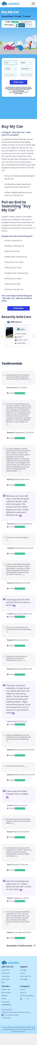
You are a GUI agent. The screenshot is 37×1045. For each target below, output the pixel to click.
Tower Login (5, 1002)
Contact (22, 973)
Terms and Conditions (27, 995)
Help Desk (23, 970)
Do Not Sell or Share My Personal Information (16, 1012)
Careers (22, 989)
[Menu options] (33, 3)
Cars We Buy (6, 976)
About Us (23, 992)
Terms (16, 93)
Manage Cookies (7, 1009)
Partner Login (6, 989)
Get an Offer (5, 970)
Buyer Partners (6, 992)
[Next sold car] (33, 336)
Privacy (21, 93)
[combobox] (10, 63)
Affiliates (4, 995)
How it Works (6, 979)
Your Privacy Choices (12, 1015)
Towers (4, 999)
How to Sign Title (25, 976)
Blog (3, 982)
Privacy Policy (6, 1018)
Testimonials (6, 973)
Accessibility (24, 979)
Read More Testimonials (20, 945)
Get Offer (19, 82)
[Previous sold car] (2, 336)
